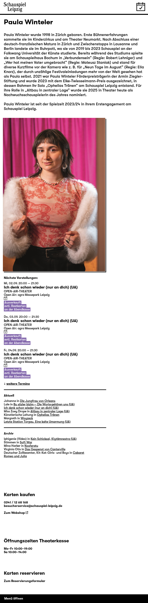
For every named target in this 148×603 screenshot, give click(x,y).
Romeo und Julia (15, 456)
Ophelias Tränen (62, 85)
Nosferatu (31, 446)
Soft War (26, 442)
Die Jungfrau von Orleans (37, 401)
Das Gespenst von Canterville (45, 449)
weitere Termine (18, 384)
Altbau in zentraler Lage (47, 90)
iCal (5, 298)
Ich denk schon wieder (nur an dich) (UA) (31, 408)
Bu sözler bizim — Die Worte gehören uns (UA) (44, 404)
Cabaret (78, 453)
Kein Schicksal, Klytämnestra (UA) (54, 439)
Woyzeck (27, 418)
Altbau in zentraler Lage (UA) (50, 411)
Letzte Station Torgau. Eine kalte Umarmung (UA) (37, 422)
